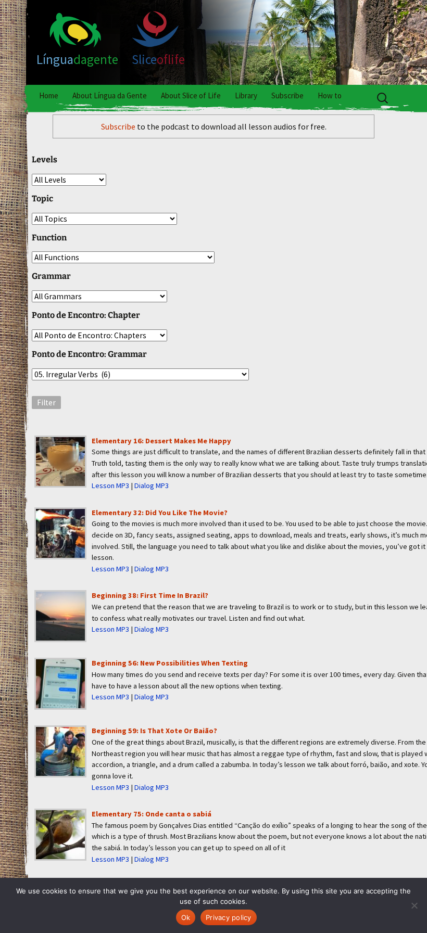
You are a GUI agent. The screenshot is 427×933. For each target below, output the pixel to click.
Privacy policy (229, 917)
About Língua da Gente (109, 95)
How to (330, 95)
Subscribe (287, 95)
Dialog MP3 (151, 485)
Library (246, 95)
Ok (186, 917)
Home (48, 95)
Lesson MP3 (110, 485)
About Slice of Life (191, 95)
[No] (414, 905)
